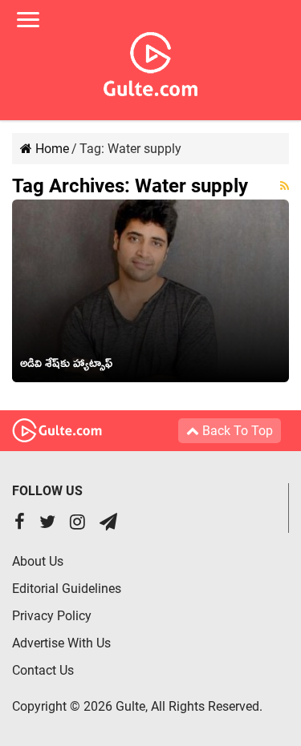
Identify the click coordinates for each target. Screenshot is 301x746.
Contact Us (43, 670)
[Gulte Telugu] (150, 61)
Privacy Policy (52, 615)
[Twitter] (47, 523)
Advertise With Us (61, 643)
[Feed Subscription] (284, 185)
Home (50, 148)
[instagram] (77, 523)
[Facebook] (19, 523)
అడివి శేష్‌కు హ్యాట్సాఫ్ (66, 366)
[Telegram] (108, 523)
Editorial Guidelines (66, 588)
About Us (37, 561)
